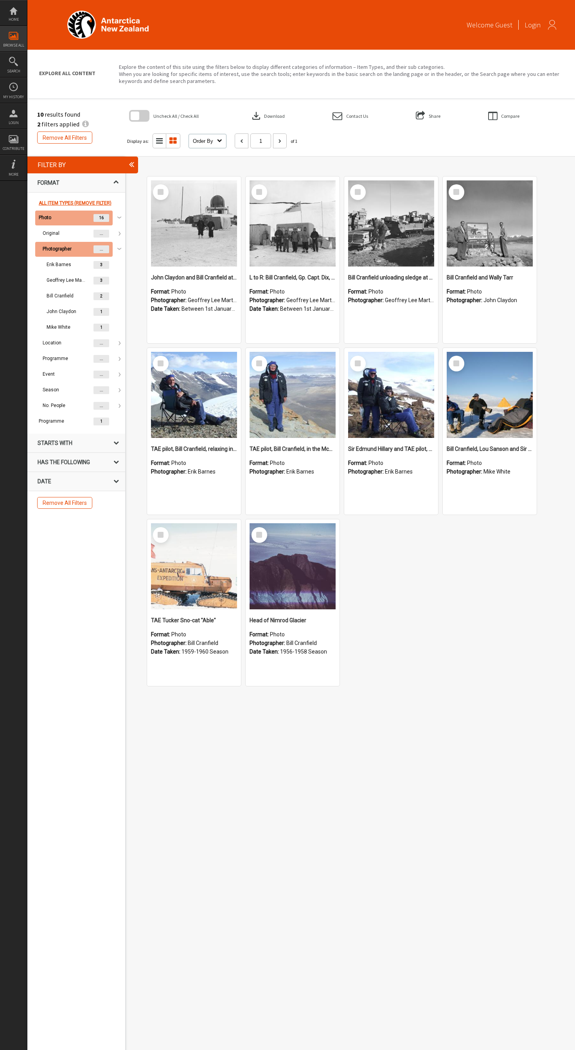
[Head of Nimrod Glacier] (293, 566)
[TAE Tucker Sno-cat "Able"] (194, 566)
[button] (350, 116)
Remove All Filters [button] (65, 138)
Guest (503, 24)
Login (14, 122)
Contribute (13, 148)
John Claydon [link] (61, 311)
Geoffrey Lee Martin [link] (66, 280)
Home (14, 19)
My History (13, 96)
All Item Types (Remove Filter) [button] (75, 203)
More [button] (13, 174)
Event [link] (49, 374)
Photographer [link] (57, 249)
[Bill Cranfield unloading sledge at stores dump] (391, 223)
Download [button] (267, 116)
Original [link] (51, 233)
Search (13, 71)
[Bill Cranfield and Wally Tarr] (490, 223)
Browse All (13, 45)
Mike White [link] (58, 327)
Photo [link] (45, 217)
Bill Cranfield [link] (60, 296)
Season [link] (51, 390)
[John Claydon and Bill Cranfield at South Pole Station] (194, 223)
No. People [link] (54, 405)
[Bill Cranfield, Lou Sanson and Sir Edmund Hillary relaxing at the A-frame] (490, 395)
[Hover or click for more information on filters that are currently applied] (85, 124)
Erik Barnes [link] (59, 264)
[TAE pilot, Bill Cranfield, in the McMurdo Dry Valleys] (293, 395)
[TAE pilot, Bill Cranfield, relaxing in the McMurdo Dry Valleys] (194, 395)
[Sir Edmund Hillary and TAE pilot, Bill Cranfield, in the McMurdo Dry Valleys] (391, 395)
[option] (76, 312)
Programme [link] (55, 358)
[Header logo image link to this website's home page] (108, 13)
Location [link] (52, 343)
